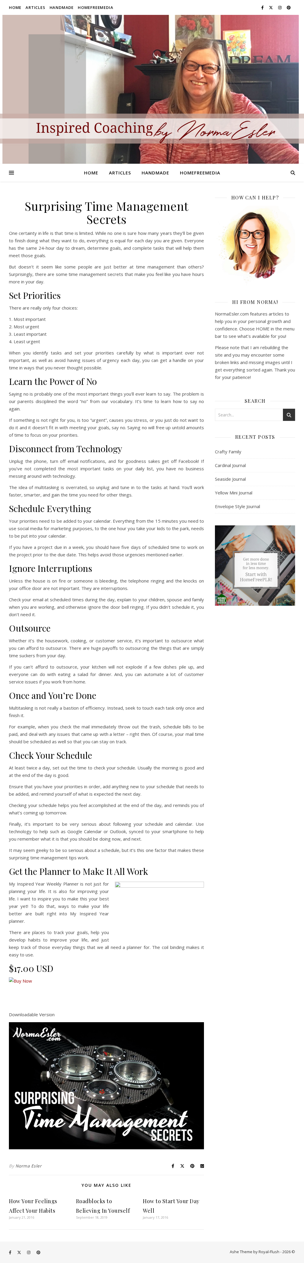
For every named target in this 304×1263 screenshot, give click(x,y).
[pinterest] (289, 7)
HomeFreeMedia (95, 7)
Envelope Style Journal (237, 506)
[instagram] (280, 7)
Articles (35, 7)
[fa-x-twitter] (271, 7)
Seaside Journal (230, 479)
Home (15, 7)
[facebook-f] (263, 7)
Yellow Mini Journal (233, 493)
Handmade (62, 7)
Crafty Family (228, 452)
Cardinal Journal (230, 465)
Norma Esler (28, 1166)
